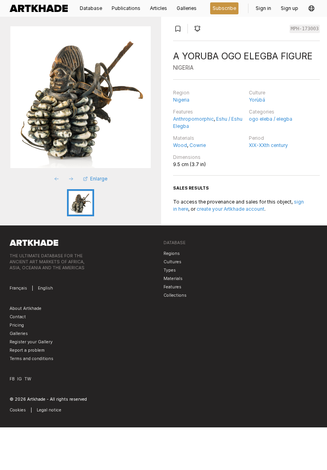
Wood (180, 145)
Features (183, 112)
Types (170, 270)
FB (12, 379)
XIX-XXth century (268, 145)
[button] (311, 8)
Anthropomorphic (193, 119)
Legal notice (49, 410)
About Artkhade (25, 308)
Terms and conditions (31, 358)
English (45, 288)
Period (256, 138)
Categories (261, 112)
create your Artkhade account (230, 209)
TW (27, 379)
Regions (172, 253)
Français (18, 288)
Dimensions (187, 157)
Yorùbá (257, 100)
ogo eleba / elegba (270, 119)
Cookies (18, 410)
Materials (183, 138)
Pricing (17, 325)
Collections (175, 295)
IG (19, 379)
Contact (18, 316)
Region (181, 93)
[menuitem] (41, 8)
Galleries (19, 333)
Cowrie (197, 145)
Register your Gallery (31, 342)
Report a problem (27, 350)
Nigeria (181, 100)
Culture (257, 93)
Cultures (172, 261)
